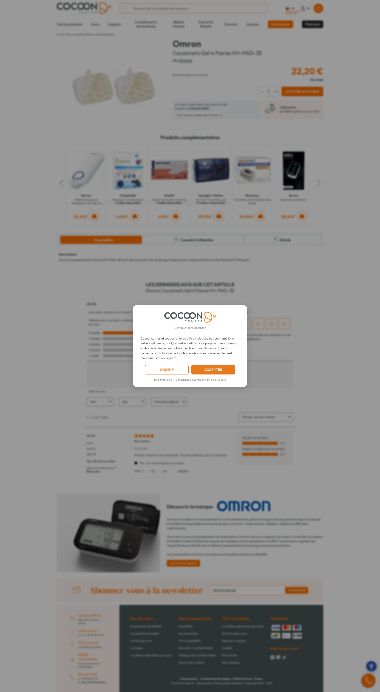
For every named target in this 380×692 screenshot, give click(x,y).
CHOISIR (167, 369)
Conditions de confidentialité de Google (200, 379)
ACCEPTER (213, 369)
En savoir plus (163, 379)
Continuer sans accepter (190, 327)
